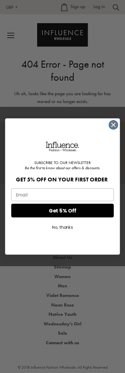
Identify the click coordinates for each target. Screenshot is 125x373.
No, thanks (62, 227)
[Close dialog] (113, 124)
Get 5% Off (62, 210)
